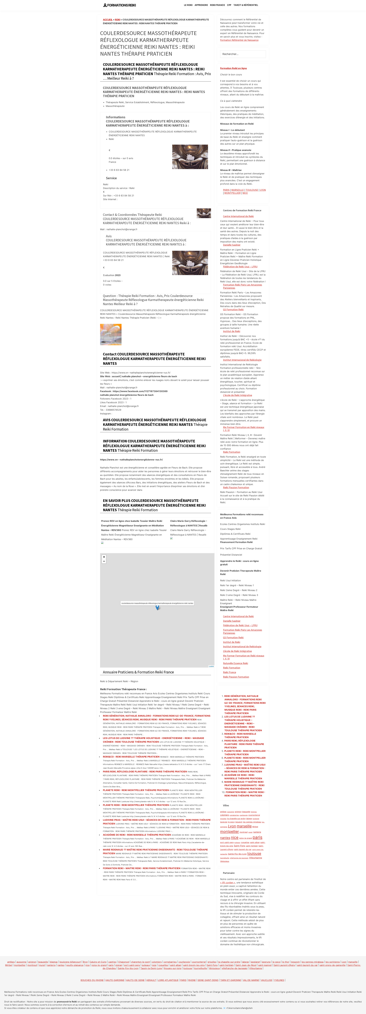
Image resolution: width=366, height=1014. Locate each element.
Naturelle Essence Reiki (235, 663)
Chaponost (123, 962)
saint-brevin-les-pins (194, 965)
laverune (223, 822)
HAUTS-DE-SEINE (135, 980)
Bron (85, 962)
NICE (245, 193)
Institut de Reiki (231, 331)
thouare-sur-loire (172, 968)
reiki (117, 19)
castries (112, 962)
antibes (223, 812)
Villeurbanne (255, 857)
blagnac (254, 812)
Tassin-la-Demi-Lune (151, 968)
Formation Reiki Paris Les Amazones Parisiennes (242, 286)
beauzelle (246, 812)
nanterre (257, 832)
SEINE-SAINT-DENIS (208, 980)
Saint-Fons (239, 845)
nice (234, 837)
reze (154, 965)
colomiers (224, 815)
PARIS (226, 190)
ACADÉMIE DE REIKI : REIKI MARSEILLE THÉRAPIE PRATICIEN (137, 834)
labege (249, 818)
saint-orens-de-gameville (333, 965)
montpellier (229, 831)
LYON (263, 190)
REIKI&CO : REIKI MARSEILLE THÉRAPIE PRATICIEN (131, 756)
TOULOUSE (252, 190)
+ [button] (104, 557)
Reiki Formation (231, 452)
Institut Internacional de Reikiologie (242, 359)
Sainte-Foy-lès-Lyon (237, 854)
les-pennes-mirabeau (252, 822)
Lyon (232, 826)
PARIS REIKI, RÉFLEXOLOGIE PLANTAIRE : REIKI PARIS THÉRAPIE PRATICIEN (145, 771)
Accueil (108, 19)
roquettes (245, 842)
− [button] (104, 561)
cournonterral (254, 815)
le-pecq (231, 822)
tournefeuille (224, 858)
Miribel (255, 827)
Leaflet (211, 666)
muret (250, 832)
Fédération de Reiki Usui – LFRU (240, 266)
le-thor (285, 962)
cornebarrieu (234, 815)
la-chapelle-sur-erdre (236, 818)
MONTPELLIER (232, 193)
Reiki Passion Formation (236, 487)
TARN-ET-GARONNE (230, 980)
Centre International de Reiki (238, 216)
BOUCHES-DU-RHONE (92, 980)
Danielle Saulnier (231, 244)
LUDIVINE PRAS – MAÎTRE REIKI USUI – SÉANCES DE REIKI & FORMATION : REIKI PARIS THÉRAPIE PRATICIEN (244, 768)
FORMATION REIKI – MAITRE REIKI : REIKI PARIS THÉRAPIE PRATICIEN (141, 868)
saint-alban (255, 842)
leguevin (238, 822)
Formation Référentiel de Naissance (239, 40)
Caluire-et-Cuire (98, 962)
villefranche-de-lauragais (239, 858)
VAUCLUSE (266, 980)
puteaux (237, 842)
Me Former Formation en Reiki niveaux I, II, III (243, 429)
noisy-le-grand (245, 838)
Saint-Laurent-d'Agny (284, 965)
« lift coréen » (227, 882)
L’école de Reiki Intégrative (237, 395)
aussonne (230, 812)
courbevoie (244, 815)
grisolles (223, 819)
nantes (225, 837)
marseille (244, 826)
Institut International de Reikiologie (242, 646)
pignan (118, 965)
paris (257, 837)
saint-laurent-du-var (242, 849)
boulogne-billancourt (70, 962)
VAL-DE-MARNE (251, 980)
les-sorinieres (333, 962)
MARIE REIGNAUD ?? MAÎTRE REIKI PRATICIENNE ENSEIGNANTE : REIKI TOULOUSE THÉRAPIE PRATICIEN (244, 785)
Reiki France (229, 672)
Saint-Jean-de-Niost (245, 965)
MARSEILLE (237, 190)
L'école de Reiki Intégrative (237, 651)
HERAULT (151, 980)
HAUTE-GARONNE (115, 980)
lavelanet (256, 819)
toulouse (254, 853)
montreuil (244, 832)
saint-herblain (252, 846)
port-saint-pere (227, 842)
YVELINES (279, 980)
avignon (238, 812)
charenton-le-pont (140, 962)
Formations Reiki (121, 5)
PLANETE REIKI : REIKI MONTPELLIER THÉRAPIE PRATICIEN (136, 790)
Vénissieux (224, 861)
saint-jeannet (265, 965)
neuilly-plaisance (74, 965)
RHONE (192, 980)
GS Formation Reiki (233, 309)
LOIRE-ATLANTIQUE (168, 980)
